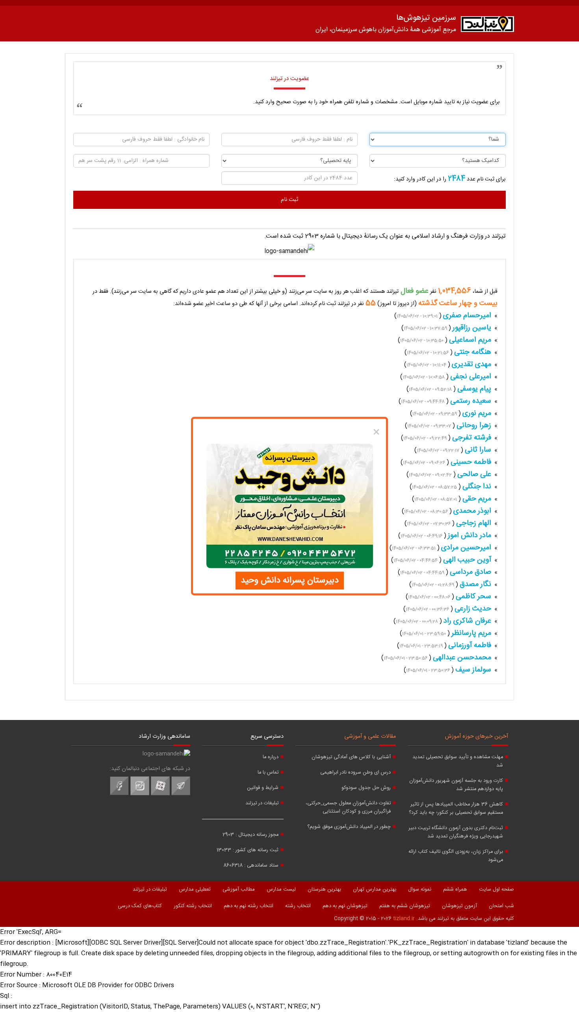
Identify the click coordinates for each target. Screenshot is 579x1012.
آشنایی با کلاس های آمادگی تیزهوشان (351, 757)
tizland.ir (404, 918)
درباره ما (270, 757)
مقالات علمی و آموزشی (370, 736)
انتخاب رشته (298, 906)
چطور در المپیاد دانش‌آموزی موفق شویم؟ (349, 827)
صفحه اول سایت (496, 889)
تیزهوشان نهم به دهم (345, 906)
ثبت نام (289, 200)
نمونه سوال (419, 889)
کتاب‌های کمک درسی (140, 906)
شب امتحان (501, 906)
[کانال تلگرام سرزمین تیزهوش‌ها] (180, 794)
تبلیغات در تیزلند (261, 803)
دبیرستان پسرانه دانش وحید (290, 580)
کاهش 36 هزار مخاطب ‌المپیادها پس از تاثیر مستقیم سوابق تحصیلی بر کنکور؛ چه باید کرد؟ (456, 808)
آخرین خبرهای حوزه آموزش (476, 736)
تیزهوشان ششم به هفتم (404, 906)
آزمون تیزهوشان (459, 906)
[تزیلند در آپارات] (160, 794)
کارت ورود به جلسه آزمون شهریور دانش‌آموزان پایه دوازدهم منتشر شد (456, 785)
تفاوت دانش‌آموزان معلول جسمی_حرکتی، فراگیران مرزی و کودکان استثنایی (348, 807)
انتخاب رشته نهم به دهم (248, 906)
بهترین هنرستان (324, 889)
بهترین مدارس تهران (374, 889)
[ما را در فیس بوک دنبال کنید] (119, 794)
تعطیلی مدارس (195, 889)
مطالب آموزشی (239, 889)
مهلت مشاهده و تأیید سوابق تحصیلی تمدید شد (457, 761)
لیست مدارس (281, 889)
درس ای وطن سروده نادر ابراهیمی (355, 772)
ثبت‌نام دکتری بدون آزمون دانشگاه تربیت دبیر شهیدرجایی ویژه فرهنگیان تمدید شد (455, 832)
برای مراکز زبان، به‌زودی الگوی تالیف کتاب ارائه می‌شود (455, 856)
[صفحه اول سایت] (487, 25)
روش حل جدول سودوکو (366, 788)
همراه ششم (455, 889)
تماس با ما (268, 772)
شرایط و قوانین (262, 788)
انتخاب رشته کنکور (193, 906)
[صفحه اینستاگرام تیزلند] (139, 794)
